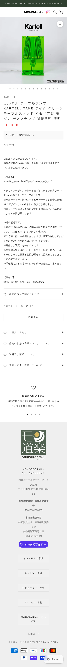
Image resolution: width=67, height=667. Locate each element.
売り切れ (33, 317)
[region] (33, 396)
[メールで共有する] (31, 306)
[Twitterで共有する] (21, 306)
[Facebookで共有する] (16, 306)
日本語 (31, 634)
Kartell (10, 97)
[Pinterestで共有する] (26, 306)
